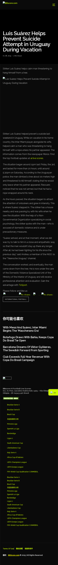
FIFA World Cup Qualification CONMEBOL (22, 472)
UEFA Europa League (15, 467)
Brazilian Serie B (13, 410)
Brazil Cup (11, 414)
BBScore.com (13, 555)
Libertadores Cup (14, 448)
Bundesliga (11, 433)
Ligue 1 (10, 438)
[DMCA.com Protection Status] (11, 399)
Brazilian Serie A (13, 405)
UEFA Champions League (17, 462)
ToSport (23, 285)
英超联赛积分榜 (12, 419)
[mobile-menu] (51, 4)
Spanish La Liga (13, 429)
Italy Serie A (11, 453)
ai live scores (36, 158)
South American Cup (15, 443)
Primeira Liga (12, 424)
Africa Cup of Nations (15, 457)
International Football (16, 299)
